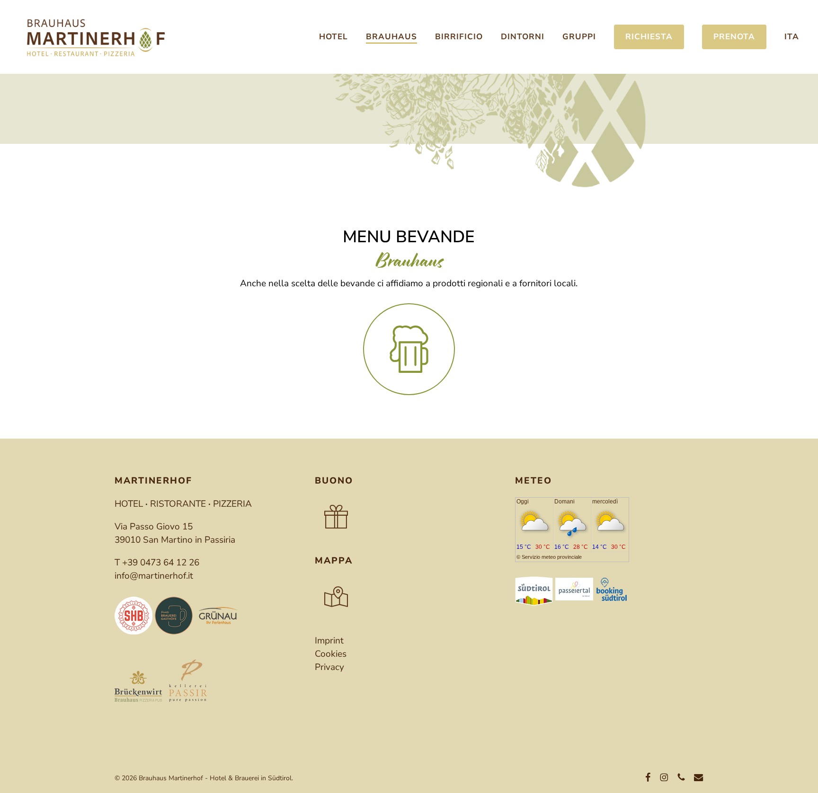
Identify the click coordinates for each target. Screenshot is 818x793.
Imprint (329, 640)
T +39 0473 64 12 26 (157, 562)
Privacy (329, 667)
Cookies (331, 654)
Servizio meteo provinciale (552, 557)
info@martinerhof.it (154, 576)
